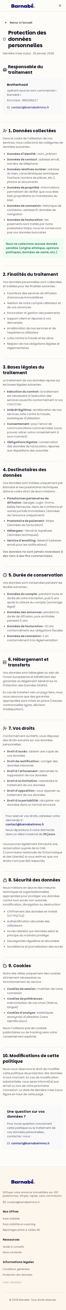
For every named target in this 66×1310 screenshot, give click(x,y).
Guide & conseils (13, 1246)
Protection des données (17, 1275)
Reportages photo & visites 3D (21, 1230)
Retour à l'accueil (21, 22)
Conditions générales (16, 1269)
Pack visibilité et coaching (19, 1224)
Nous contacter (12, 1252)
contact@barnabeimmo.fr (30, 107)
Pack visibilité (11, 1218)
